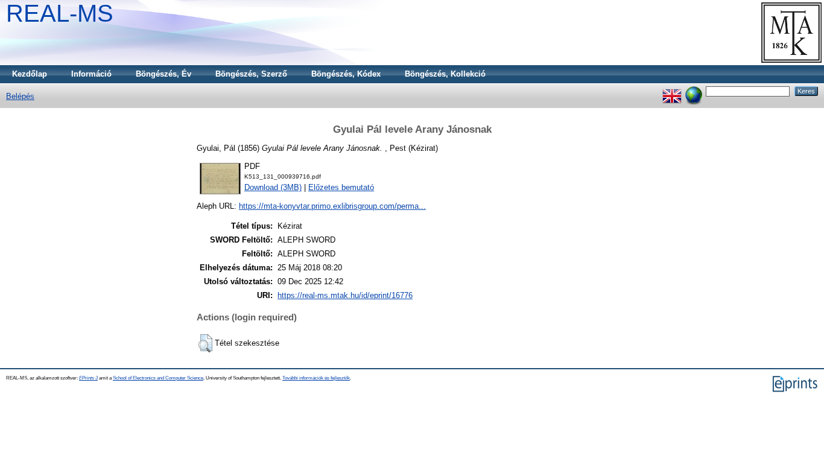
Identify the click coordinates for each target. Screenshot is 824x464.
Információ (91, 73)
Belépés (20, 96)
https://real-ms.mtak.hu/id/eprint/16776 (345, 295)
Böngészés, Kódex (346, 73)
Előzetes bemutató (341, 187)
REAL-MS (59, 13)
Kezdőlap (29, 73)
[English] (672, 90)
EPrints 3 (88, 378)
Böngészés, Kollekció (445, 73)
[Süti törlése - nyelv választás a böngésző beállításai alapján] (693, 90)
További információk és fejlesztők (316, 378)
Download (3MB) (273, 187)
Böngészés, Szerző (251, 73)
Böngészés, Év (163, 73)
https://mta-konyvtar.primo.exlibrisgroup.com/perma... (332, 206)
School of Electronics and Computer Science (158, 378)
